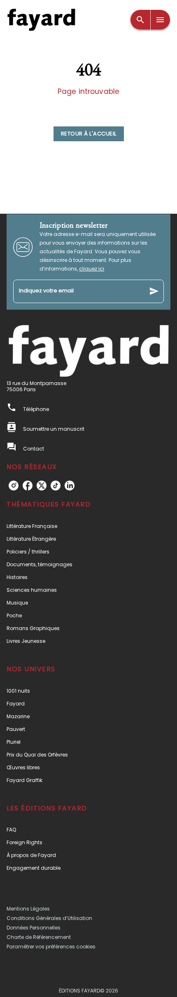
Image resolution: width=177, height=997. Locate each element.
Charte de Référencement (39, 937)
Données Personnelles (34, 927)
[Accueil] (41, 19)
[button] (89, 133)
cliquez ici (91, 268)
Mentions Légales (28, 908)
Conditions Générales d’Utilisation (49, 918)
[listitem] (14, 486)
